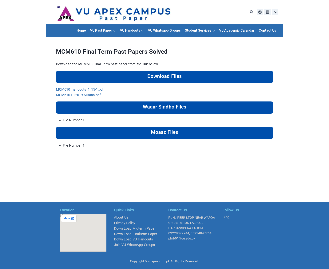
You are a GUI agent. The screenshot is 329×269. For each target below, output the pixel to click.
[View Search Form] (251, 12)
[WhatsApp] (275, 12)
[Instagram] (267, 12)
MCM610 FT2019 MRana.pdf (78, 95)
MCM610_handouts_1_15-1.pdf (80, 89)
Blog (226, 217)
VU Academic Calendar (236, 30)
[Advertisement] (164, 175)
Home (81, 30)
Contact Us (267, 30)
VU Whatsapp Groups (164, 30)
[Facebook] (260, 12)
